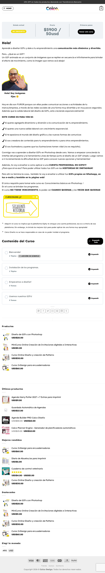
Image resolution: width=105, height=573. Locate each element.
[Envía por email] (52, 311)
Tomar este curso (86, 32)
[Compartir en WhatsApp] (38, 311)
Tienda (44, 566)
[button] (8, 8)
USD (11, 550)
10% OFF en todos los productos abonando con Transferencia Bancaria (52, 2)
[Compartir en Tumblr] (66, 311)
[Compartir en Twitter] (48, 311)
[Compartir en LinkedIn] (62, 311)
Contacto (60, 566)
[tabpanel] (52, 137)
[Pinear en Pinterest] (57, 311)
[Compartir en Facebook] (43, 311)
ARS (5, 550)
